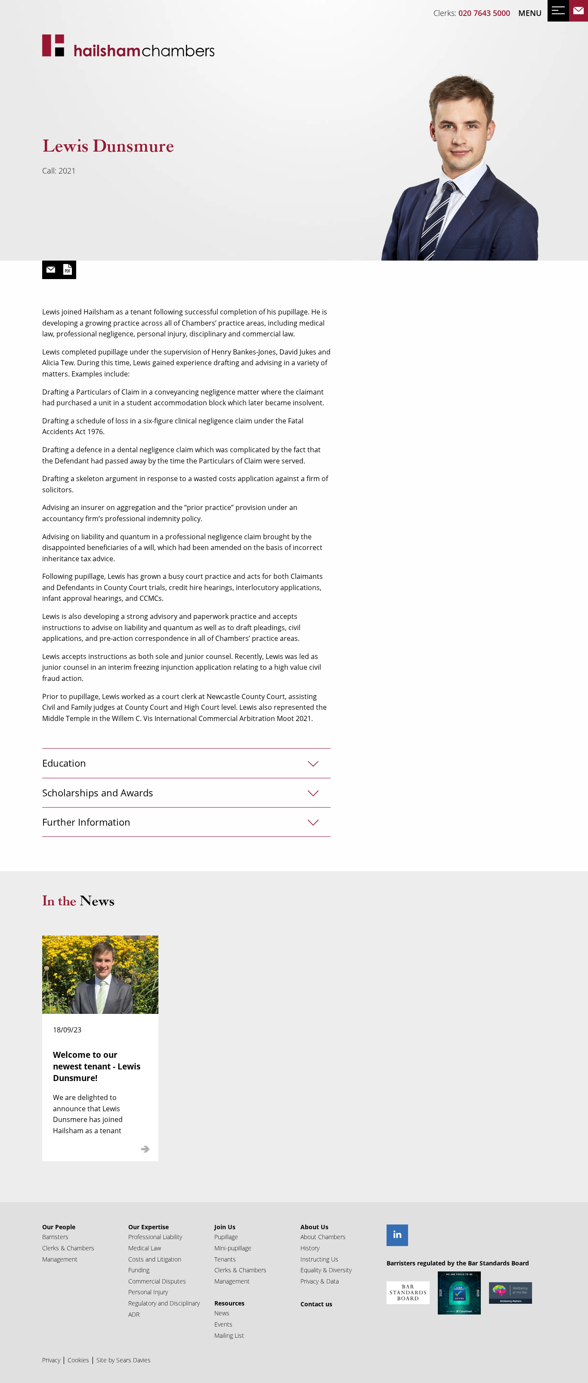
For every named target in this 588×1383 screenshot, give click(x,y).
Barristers (55, 1237)
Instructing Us (319, 1259)
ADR (133, 1314)
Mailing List (229, 1335)
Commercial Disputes (157, 1281)
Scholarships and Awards (97, 792)
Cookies (78, 1360)
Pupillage (226, 1237)
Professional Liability (155, 1237)
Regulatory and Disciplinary (164, 1303)
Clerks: (471, 13)
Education (64, 763)
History (309, 1248)
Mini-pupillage (232, 1248)
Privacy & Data (319, 1281)
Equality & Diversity (326, 1270)
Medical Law (144, 1248)
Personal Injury (148, 1292)
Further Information (86, 822)
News (221, 1313)
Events (223, 1324)
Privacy (51, 1360)
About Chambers (323, 1237)
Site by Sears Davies (123, 1360)
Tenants (225, 1259)
